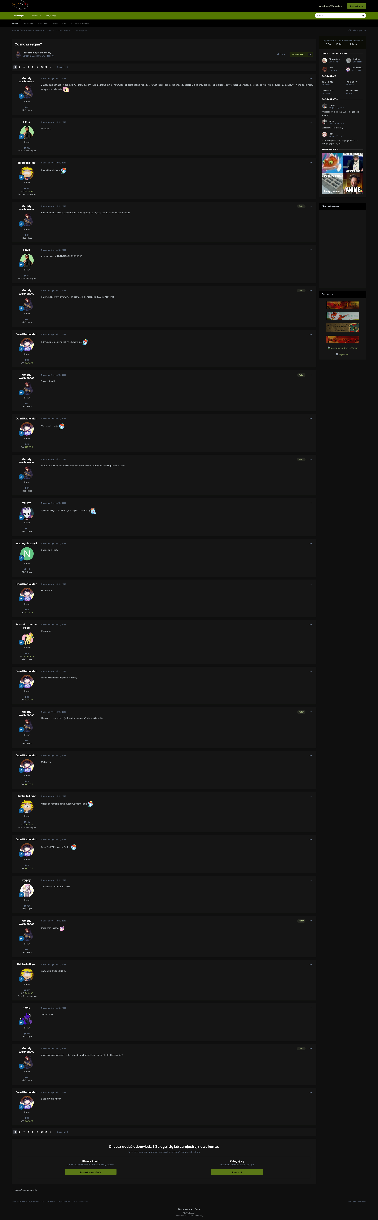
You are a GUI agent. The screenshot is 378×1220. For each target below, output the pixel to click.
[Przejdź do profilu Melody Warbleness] (18, 54)
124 (28, 569)
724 (28, 906)
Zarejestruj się (356, 6)
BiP (331, 67)
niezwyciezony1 (26, 543)
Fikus (26, 122)
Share (282, 54)
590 (28, 188)
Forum (15, 23)
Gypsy (26, 880)
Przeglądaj (19, 15)
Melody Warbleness (26, 80)
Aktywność (51, 15)
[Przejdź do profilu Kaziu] (27, 1018)
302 (28, 148)
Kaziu (26, 1007)
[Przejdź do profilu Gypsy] (27, 890)
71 (28, 528)
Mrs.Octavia (335, 59)
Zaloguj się (237, 1172)
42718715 (29, 363)
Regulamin (43, 23)
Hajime (356, 59)
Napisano (53, 78)
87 (28, 107)
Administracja (59, 23)
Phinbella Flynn (26, 162)
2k (28, 653)
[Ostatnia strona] (51, 67)
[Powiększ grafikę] (66, 89)
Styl (197, 1209)
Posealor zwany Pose (26, 626)
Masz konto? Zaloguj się (330, 6)
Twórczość (35, 15)
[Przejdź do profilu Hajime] (348, 60)
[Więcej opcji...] (311, 78)
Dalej (44, 67)
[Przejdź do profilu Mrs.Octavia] (324, 60)
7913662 (29, 191)
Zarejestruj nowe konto (90, 1172)
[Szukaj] (363, 15)
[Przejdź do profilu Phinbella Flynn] (27, 173)
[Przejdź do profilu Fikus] (27, 132)
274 (28, 1033)
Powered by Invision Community (189, 1216)
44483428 (29, 656)
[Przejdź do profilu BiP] (324, 69)
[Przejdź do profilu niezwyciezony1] (27, 553)
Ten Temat (351, 15)
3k (28, 360)
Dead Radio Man (26, 334)
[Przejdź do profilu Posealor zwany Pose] (27, 638)
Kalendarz (28, 23)
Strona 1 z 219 (63, 67)
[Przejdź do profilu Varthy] (27, 513)
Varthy (26, 502)
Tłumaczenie (184, 1209)
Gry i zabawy (48, 55)
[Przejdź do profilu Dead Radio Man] (27, 344)
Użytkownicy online (80, 23)
